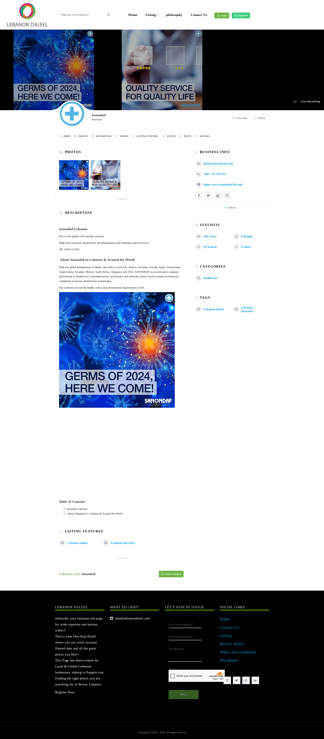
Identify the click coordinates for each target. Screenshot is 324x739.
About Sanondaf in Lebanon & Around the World (95, 513)
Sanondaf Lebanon (77, 509)
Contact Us (198, 15)
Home (132, 15)
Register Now (64, 692)
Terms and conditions (238, 652)
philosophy (174, 15)
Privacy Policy (232, 643)
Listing (151, 15)
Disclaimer (229, 660)
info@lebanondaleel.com (131, 618)
